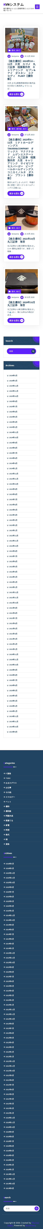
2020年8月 (13, 675)
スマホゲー (10, 797)
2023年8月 (13, 494)
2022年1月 (13, 587)
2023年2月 (13, 525)
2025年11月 (13, 391)
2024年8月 (13, 448)
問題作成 (9, 816)
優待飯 (19, 129)
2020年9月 (13, 670)
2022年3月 (13, 577)
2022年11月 (13, 541)
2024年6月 (13, 458)
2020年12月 (13, 654)
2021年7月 (13, 618)
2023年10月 (13, 484)
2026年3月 (13, 380)
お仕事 (8, 787)
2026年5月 (13, 375)
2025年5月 (13, 417)
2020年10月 (13, 664)
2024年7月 (13, 453)
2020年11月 (13, 659)
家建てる (9, 820)
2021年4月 (13, 634)
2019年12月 (13, 716)
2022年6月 (13, 561)
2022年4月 (13, 572)
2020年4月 (13, 695)
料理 (7, 830)
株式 (18, 50)
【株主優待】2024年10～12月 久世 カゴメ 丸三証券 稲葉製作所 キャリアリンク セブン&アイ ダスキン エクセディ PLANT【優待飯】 (21, 70)
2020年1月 (13, 711)
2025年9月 (13, 401)
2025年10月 (13, 396)
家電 (7, 825)
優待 (13, 50)
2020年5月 (13, 690)
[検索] (33, 351)
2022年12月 (13, 535)
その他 (8, 792)
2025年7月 (13, 406)
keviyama (15, 56)
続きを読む (15, 94)
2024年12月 (13, 432)
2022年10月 (13, 546)
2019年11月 (13, 721)
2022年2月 (13, 582)
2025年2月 (13, 427)
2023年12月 (13, 473)
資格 (7, 844)
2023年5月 (13, 510)
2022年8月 (13, 551)
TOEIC (8, 778)
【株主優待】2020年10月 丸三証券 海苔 (22, 304)
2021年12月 (13, 592)
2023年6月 (13, 504)
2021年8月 (13, 613)
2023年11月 (13, 479)
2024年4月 (13, 463)
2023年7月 (13, 499)
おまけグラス (11, 783)
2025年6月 (13, 411)
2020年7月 (13, 680)
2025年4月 (13, 422)
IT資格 (8, 773)
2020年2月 (13, 706)
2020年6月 (13, 685)
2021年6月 (13, 623)
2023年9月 (13, 489)
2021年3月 (13, 639)
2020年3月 (13, 701)
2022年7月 (13, 556)
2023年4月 (13, 515)
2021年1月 (13, 649)
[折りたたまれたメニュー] (37, 6)
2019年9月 (13, 732)
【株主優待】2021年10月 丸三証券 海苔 (22, 240)
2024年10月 (13, 437)
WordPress (30, 1225)
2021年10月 (13, 603)
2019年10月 (13, 726)
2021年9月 (13, 608)
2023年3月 (13, 520)
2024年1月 (13, 468)
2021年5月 (13, 628)
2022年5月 (13, 566)
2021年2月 (13, 644)
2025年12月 (13, 386)
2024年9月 (13, 442)
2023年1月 (13, 530)
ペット (8, 802)
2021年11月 (13, 597)
